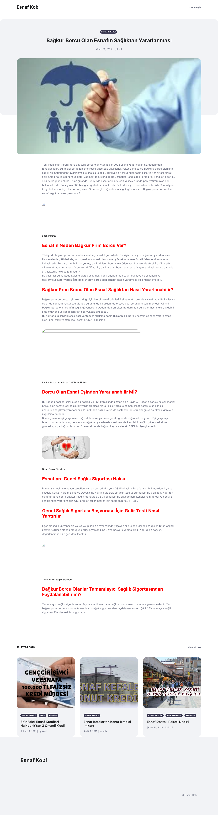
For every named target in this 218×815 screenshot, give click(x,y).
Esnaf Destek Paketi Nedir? (168, 722)
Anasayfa (196, 7)
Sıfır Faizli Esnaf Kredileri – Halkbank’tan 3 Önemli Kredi (42, 724)
